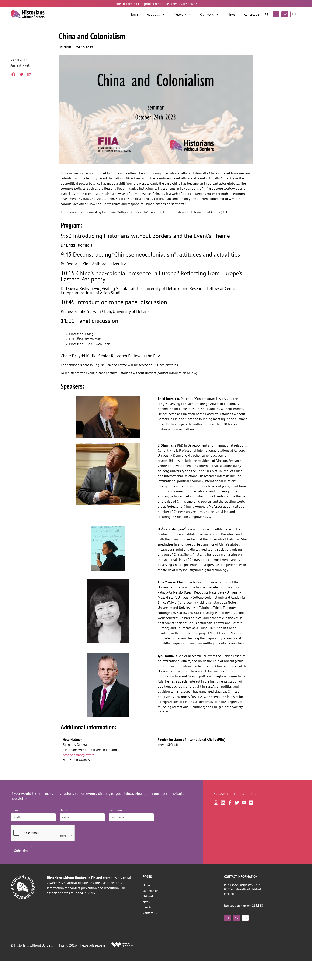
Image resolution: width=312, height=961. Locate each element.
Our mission (151, 890)
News (232, 14)
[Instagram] (216, 802)
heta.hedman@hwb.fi (78, 755)
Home (134, 14)
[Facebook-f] (230, 802)
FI (276, 14)
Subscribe (21, 850)
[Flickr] (251, 802)
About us (153, 14)
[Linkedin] (223, 802)
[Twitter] (237, 802)
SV (285, 14)
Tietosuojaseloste (92, 945)
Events (147, 907)
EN (294, 14)
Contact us (251, 14)
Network (180, 14)
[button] (266, 14)
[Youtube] (244, 802)
